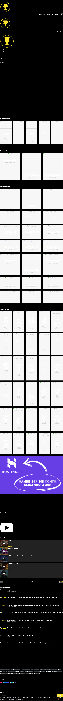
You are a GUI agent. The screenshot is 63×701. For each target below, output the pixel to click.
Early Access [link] (43, 669)
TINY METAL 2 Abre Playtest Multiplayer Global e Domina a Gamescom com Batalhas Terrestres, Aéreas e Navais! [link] (44, 392)
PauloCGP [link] (12, 636)
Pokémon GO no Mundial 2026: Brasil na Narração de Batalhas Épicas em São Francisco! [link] (53, 297)
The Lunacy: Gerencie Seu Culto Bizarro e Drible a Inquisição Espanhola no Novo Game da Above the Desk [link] (10, 233)
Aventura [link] (19, 669)
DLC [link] (40, 669)
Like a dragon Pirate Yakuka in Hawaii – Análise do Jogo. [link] (6, 135)
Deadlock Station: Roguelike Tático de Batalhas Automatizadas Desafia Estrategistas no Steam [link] (53, 196)
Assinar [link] (59, 695)
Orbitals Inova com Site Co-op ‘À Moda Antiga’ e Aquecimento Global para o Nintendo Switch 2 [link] (30, 620)
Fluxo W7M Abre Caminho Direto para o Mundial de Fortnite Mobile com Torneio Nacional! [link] (10, 247)
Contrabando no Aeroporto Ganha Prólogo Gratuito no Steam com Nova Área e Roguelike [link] (31, 418)
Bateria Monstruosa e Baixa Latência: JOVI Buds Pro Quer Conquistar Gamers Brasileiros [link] (6, 365)
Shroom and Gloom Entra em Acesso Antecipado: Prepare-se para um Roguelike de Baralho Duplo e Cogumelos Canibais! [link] (31, 321)
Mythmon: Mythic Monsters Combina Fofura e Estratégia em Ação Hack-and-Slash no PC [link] (31, 247)
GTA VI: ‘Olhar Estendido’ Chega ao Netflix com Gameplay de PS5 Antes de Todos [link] (57, 342)
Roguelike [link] (60, 671)
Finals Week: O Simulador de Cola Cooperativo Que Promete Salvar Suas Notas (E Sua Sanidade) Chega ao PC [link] (6, 443)
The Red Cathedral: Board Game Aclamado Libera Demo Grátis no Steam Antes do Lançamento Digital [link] (10, 297)
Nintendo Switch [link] (30, 671)
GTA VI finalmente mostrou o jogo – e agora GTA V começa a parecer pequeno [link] (10, 160)
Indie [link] (6, 671)
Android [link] (12, 669)
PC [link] (41, 671)
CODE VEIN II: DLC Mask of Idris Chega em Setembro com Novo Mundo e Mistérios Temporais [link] (57, 442)
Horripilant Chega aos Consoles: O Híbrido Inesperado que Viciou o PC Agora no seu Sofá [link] (44, 321)
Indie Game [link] (10, 671)
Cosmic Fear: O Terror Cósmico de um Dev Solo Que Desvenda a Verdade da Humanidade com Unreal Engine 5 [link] (31, 217)
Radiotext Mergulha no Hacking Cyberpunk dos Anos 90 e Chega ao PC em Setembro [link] (31, 297)
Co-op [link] (30, 669)
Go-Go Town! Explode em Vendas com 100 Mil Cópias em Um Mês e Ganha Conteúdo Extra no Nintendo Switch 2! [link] (35, 612)
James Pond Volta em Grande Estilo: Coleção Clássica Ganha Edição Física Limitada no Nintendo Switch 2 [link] (33, 605)
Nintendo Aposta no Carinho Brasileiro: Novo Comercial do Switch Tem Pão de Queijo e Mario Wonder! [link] (57, 323)
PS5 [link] (58, 671)
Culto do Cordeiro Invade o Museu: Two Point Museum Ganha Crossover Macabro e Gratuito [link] (52, 247)
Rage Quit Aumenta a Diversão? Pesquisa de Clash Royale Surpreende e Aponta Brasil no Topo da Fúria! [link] (32, 597)
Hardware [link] (4, 671)
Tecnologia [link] (24, 673)
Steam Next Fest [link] (16, 673)
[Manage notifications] (58, 699)
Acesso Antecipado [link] (7, 669)
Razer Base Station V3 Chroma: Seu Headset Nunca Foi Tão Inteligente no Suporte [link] (44, 371)
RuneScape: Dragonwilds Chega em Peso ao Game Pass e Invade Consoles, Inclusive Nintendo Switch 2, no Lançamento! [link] (19, 369)
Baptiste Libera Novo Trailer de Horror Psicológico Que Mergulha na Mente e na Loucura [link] (10, 196)
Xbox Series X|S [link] (37, 673)
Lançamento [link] (16, 671)
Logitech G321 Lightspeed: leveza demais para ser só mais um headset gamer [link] (31, 136)
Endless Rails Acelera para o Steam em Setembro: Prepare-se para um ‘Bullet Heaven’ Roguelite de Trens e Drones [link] (6, 321)
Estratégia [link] (55, 669)
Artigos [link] (10, 155)
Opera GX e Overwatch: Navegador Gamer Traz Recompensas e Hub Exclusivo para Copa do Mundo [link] (31, 368)
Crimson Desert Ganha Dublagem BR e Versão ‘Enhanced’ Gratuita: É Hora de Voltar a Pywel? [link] (19, 392)
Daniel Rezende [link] (13, 591)
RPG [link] (4, 673)
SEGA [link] (6, 673)
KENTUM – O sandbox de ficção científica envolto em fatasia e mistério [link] (44, 129)
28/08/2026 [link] (8, 591)
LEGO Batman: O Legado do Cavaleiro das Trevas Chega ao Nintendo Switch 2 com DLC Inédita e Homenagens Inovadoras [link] (19, 421)
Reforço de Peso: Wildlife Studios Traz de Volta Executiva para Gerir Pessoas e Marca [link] (57, 391)
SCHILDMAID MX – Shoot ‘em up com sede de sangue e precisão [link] (19, 129)
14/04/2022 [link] (44, 133)
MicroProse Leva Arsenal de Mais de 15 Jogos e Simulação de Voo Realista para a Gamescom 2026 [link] (6, 418)
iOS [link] (12, 671)
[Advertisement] (29, 501)
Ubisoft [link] (29, 673)
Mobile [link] (26, 671)
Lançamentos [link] (22, 671)
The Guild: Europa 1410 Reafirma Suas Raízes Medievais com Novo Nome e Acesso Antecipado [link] (6, 393)
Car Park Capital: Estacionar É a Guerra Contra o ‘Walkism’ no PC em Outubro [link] (53, 284)
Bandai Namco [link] (24, 669)
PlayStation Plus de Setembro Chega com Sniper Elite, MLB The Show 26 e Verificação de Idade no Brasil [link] (31, 284)
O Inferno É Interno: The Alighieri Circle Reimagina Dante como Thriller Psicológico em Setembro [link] (10, 261)
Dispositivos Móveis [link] (36, 669)
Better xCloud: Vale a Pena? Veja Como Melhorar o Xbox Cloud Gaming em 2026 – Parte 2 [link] (52, 175)
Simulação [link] (8, 673)
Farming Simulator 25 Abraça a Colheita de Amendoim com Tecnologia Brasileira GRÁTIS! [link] (19, 323)
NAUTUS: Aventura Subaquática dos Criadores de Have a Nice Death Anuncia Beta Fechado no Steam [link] (57, 418)
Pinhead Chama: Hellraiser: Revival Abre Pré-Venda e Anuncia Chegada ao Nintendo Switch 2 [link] (44, 444)
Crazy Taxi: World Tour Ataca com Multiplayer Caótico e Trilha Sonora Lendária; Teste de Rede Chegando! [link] (32, 590)
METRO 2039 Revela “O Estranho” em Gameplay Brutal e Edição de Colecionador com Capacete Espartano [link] (19, 443)
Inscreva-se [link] (16, 532)
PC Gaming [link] (43, 671)
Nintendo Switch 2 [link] (37, 671)
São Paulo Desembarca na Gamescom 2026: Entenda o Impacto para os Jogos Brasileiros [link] (31, 232)
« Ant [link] (2, 581)
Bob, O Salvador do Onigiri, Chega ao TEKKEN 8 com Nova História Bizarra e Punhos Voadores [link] (44, 418)
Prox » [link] (61, 581)
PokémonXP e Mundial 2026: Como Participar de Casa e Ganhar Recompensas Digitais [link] (53, 261)
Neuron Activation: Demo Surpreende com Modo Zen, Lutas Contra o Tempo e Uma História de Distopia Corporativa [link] (31, 344)
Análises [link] (6, 129)
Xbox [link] (31, 673)
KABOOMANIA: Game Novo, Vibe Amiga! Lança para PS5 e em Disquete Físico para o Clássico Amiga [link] (31, 397)
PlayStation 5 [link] (54, 671)
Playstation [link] (48, 671)
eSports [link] (52, 669)
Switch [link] (21, 673)
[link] (5, 11)
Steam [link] (12, 673)
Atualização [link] (15, 669)
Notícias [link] (10, 191)
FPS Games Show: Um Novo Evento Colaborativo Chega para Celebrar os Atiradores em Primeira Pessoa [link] (44, 343)
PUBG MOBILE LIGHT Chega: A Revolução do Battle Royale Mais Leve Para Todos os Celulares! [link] (57, 367)
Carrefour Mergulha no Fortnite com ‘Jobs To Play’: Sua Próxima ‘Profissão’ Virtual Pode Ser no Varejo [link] (19, 343)
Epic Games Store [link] (48, 669)
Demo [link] (32, 669)
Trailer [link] (27, 673)
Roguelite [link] (1, 673)
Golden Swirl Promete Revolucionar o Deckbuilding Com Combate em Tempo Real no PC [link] (31, 442)
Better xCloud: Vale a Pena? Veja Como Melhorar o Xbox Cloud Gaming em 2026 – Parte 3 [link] (31, 175)
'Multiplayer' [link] (2, 669)
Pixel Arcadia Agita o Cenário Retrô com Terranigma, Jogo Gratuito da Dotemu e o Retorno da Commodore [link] (10, 217)
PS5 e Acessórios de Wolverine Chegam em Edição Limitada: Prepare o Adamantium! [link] (10, 284)
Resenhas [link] (21, 123)
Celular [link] (28, 669)
